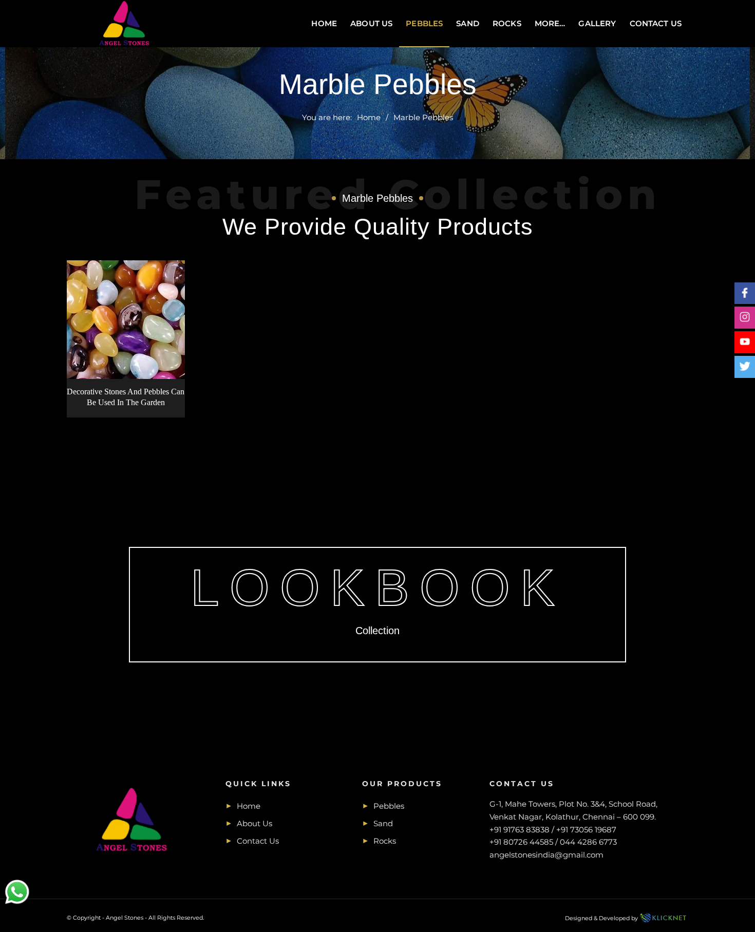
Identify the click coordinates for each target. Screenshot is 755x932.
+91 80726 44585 (521, 842)
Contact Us (258, 841)
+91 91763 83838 (519, 829)
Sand (383, 823)
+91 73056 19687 (586, 829)
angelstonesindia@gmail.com (546, 855)
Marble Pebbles (378, 84)
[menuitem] (324, 24)
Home (248, 806)
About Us (254, 823)
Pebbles (388, 806)
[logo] (124, 24)
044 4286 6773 (588, 842)
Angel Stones (124, 917)
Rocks (384, 841)
